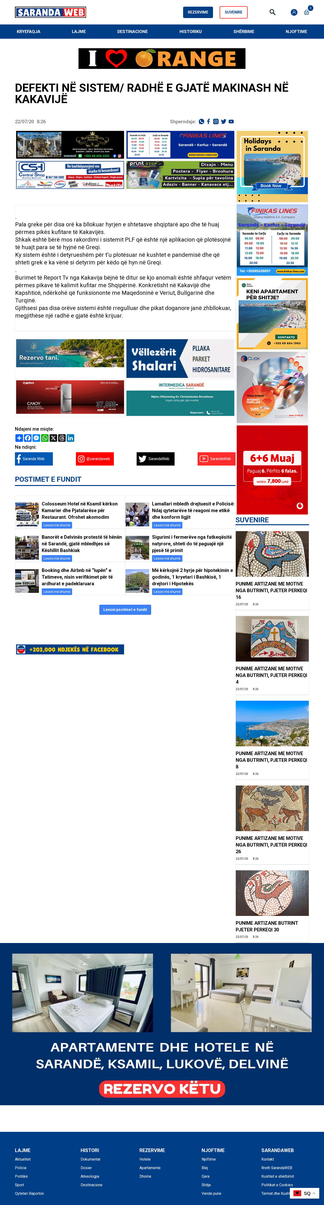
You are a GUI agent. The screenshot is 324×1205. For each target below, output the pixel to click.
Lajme (79, 31)
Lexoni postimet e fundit (125, 609)
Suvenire (233, 12)
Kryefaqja (28, 31)
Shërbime (243, 31)
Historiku (191, 31)
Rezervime (198, 12)
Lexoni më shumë (57, 525)
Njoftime (296, 31)
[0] (306, 12)
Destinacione (132, 31)
